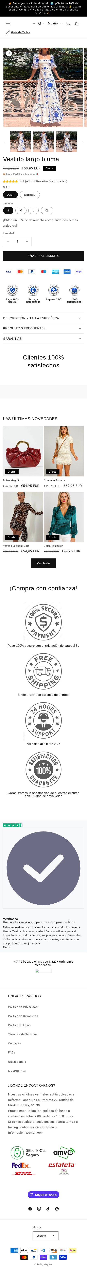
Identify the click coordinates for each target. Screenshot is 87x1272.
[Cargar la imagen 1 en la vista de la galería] (20, 141)
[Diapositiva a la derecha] (82, 142)
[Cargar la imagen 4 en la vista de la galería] (66, 141)
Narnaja (30, 194)
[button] (8, 23)
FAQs (11, 1052)
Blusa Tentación (53, 546)
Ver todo (43, 563)
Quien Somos (17, 1061)
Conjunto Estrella (54, 480)
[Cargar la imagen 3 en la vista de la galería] (43, 141)
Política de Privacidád (23, 1007)
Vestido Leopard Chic (16, 546)
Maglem (48, 1264)
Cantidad (8, 233)
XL (47, 210)
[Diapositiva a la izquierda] (4, 142)
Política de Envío (19, 1025)
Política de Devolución (23, 1016)
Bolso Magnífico (12, 480)
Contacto (14, 1043)
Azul (10, 194)
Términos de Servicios (23, 1034)
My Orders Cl (16, 1070)
